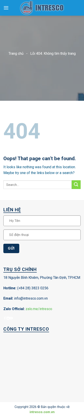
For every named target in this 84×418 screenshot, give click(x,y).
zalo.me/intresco (39, 309)
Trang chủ (16, 53)
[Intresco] (42, 7)
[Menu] (6, 7)
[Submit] (76, 184)
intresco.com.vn (42, 412)
